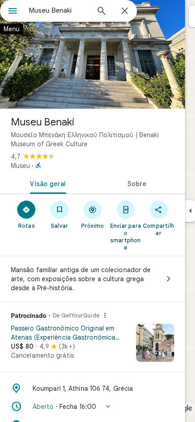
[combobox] (59, 10)
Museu (20, 166)
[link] (92, 346)
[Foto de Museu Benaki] (92, 54)
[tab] (46, 183)
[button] (92, 407)
